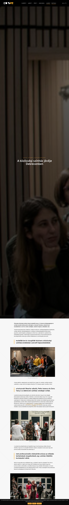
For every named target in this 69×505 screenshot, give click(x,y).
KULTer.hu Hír (25, 158)
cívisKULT (48, 3)
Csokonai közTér (29, 404)
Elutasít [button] (34, 503)
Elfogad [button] (29, 503)
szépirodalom (41, 3)
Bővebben (39, 503)
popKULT (30, 3)
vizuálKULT (24, 3)
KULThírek (54, 3)
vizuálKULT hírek (36, 158)
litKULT (35, 3)
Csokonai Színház (38, 404)
